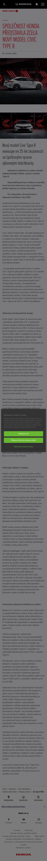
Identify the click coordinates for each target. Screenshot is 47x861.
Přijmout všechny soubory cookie (23, 440)
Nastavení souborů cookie (23, 446)
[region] (23, 430)
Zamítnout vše (23, 433)
